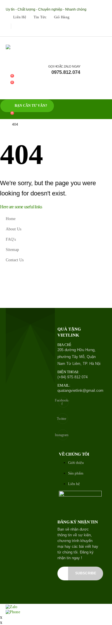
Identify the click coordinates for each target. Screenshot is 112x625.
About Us (13, 229)
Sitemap (12, 249)
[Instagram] (26, 32)
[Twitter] (17, 32)
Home (11, 218)
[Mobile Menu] (9, 94)
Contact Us (15, 260)
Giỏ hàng (61, 17)
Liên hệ (19, 17)
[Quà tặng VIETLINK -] (27, 50)
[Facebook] (9, 32)
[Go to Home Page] (2, 124)
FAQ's (11, 239)
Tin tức (40, 17)
